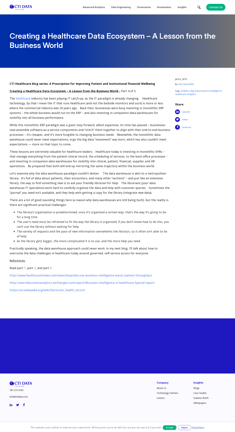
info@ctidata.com (19, 396)
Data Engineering (121, 7)
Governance (144, 7)
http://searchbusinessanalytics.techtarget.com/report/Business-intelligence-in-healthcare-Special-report (82, 283)
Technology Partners (167, 393)
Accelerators (164, 7)
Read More (198, 427)
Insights (182, 7)
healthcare (22, 98)
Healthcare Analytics (185, 94)
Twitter (184, 119)
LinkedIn (185, 111)
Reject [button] (184, 427)
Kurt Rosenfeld (186, 84)
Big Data (195, 90)
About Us (161, 388)
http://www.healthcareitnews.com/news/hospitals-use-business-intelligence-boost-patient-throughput (81, 275)
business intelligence (211, 90)
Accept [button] (169, 427)
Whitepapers (199, 402)
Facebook (185, 127)
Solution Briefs (201, 397)
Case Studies (200, 393)
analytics (185, 90)
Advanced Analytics (94, 7)
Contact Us (216, 7)
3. (51, 268)
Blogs (196, 388)
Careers (161, 397)
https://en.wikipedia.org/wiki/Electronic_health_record (47, 290)
